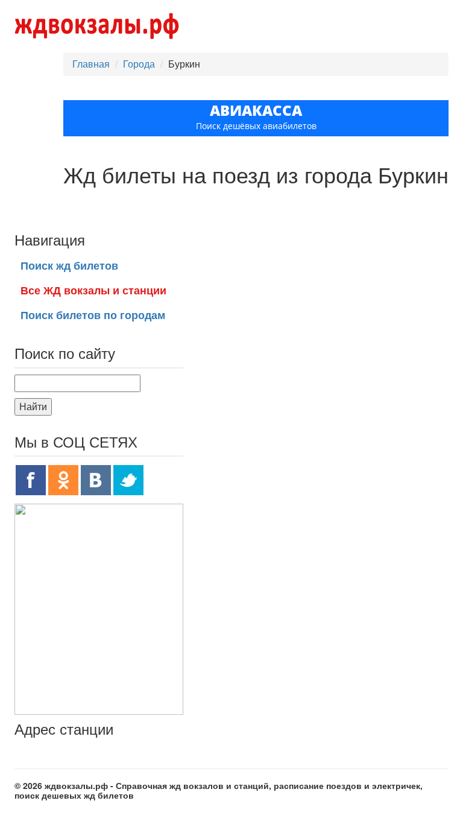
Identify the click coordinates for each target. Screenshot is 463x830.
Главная (91, 64)
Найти (33, 406)
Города (139, 64)
